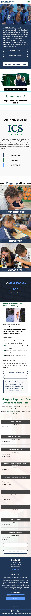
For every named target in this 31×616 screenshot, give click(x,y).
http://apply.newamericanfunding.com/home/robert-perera (16, 537)
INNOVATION (15, 155)
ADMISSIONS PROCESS (15, 55)
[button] (5, 291)
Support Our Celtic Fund (15, 64)
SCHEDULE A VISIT (15, 50)
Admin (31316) (23, 611)
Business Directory (12, 411)
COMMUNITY (15, 160)
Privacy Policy (26, 613)
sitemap (15, 607)
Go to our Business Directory (15, 372)
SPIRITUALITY (16, 165)
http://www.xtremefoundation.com (16, 454)
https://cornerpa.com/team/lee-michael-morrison (16, 482)
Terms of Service (14, 614)
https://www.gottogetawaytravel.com (16, 426)
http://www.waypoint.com (16, 497)
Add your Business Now (15, 377)
